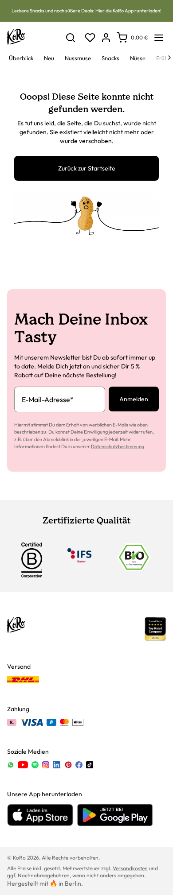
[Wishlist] (90, 37)
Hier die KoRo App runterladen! (128, 11)
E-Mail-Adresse (48, 399)
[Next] (169, 57)
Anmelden (133, 399)
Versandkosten (130, 868)
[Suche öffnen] (70, 37)
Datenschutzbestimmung (117, 446)
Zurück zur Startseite (86, 168)
